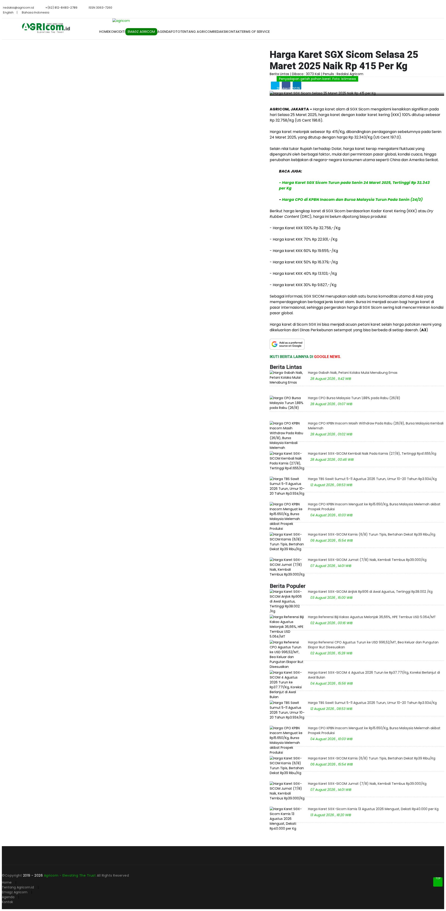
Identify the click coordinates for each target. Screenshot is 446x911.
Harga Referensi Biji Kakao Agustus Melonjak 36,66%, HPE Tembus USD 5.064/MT (372, 617)
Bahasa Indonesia (35, 12)
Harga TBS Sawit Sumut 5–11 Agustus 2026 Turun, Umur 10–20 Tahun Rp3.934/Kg (372, 479)
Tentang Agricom (196, 31)
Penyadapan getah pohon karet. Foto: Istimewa (317, 78)
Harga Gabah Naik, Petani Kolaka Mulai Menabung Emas (352, 372)
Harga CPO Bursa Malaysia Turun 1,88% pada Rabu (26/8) (354, 398)
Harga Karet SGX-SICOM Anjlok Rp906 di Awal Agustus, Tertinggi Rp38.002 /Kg (370, 591)
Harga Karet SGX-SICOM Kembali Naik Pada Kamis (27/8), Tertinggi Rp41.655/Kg (372, 453)
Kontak (233, 31)
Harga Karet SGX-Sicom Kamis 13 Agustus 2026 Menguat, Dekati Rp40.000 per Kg (373, 809)
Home (104, 31)
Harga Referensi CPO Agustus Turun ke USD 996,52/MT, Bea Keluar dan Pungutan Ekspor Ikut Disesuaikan (373, 644)
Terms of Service (255, 31)
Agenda (164, 31)
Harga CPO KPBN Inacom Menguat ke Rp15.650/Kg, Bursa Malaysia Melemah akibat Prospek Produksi (374, 506)
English (8, 12)
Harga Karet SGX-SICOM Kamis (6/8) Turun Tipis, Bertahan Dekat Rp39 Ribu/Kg (371, 534)
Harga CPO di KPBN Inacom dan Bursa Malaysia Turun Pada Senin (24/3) (352, 199)
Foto (175, 31)
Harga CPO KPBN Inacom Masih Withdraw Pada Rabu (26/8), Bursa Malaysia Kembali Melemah (375, 426)
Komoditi (117, 31)
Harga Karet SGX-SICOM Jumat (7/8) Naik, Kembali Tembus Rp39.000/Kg (367, 559)
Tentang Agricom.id (18, 887)
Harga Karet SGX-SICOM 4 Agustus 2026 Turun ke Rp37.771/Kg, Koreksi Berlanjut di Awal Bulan (374, 675)
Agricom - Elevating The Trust (70, 875)
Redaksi (219, 31)
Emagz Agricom (14, 892)
